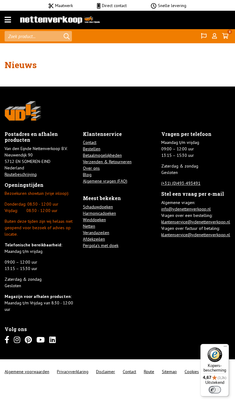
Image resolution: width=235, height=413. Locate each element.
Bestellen (91, 149)
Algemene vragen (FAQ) (105, 181)
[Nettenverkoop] (60, 20)
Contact (89, 142)
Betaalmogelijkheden (102, 155)
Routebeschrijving (21, 174)
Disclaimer (105, 371)
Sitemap (169, 371)
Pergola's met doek (100, 245)
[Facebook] (7, 340)
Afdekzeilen (94, 239)
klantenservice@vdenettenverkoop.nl (195, 222)
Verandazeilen (96, 232)
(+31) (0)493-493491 (180, 183)
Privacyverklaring (72, 371)
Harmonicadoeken (99, 213)
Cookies (192, 371)
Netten (89, 226)
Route (149, 371)
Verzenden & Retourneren (107, 161)
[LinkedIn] (52, 340)
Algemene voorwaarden (27, 371)
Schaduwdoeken (98, 207)
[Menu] (8, 20)
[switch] (215, 389)
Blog (87, 174)
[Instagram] (17, 340)
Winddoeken (94, 219)
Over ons (91, 168)
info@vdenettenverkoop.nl (186, 209)
